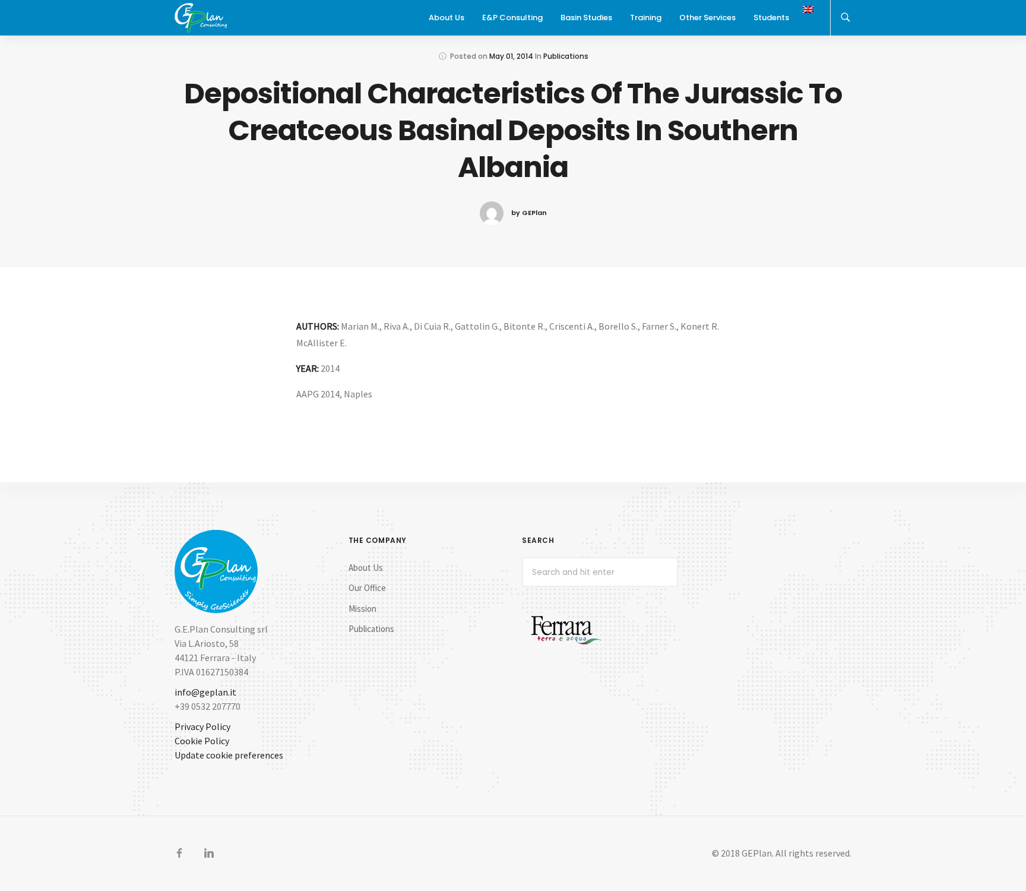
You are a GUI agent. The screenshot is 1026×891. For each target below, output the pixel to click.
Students (771, 17)
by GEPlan (529, 212)
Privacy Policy (202, 726)
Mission (362, 608)
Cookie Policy (202, 741)
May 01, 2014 (511, 56)
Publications (565, 56)
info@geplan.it (205, 692)
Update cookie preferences (229, 755)
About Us (366, 567)
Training (645, 17)
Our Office (367, 587)
